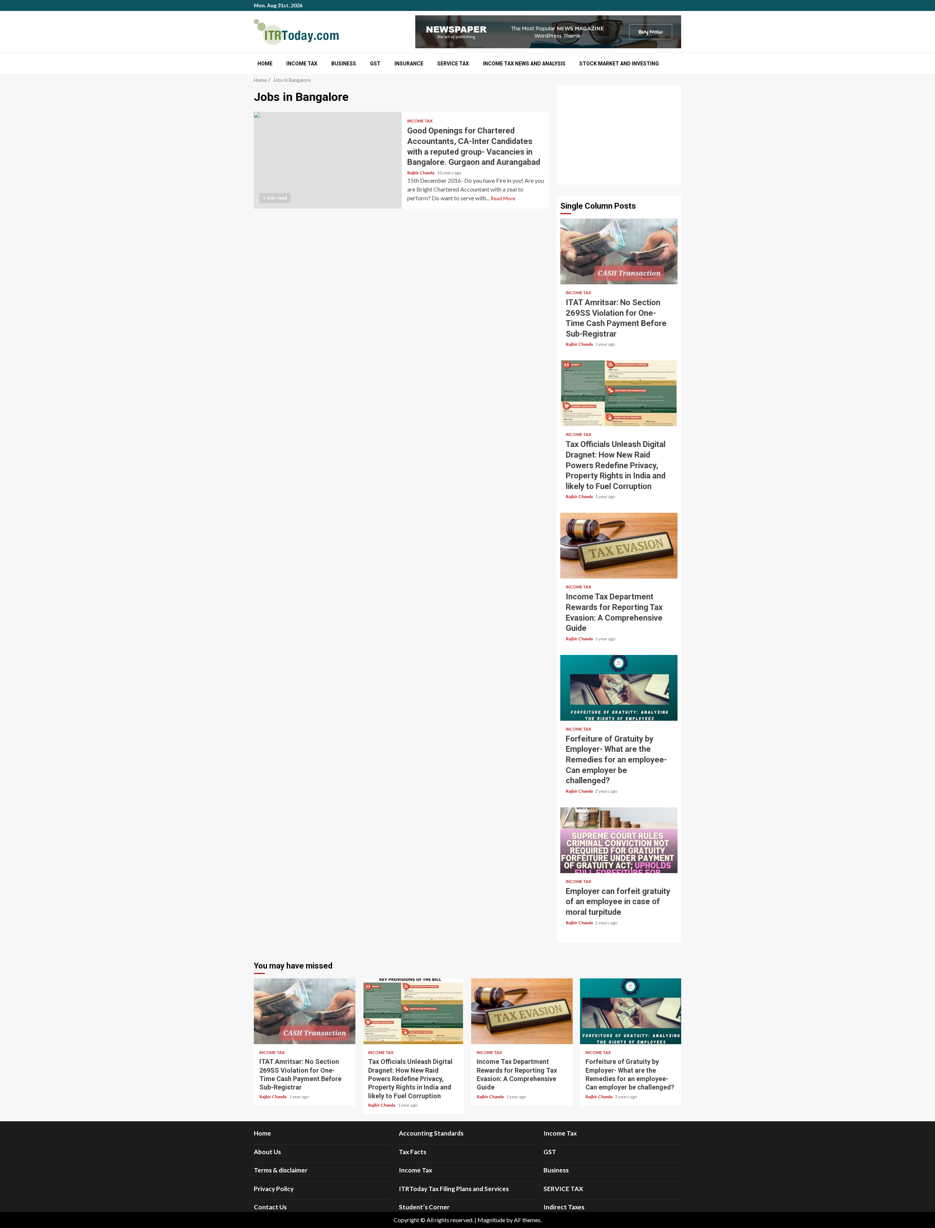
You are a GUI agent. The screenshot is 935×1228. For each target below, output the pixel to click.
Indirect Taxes (563, 1207)
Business (343, 64)
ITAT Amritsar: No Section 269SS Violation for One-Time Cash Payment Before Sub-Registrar (619, 251)
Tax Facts (412, 1152)
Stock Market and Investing (619, 64)
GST (375, 64)
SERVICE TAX (453, 64)
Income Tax (301, 64)
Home (264, 64)
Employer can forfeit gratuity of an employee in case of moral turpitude (619, 840)
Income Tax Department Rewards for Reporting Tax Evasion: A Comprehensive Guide (619, 546)
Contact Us (270, 1207)
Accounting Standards (431, 1133)
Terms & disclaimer (281, 1170)
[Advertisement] (619, 135)
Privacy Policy (274, 1189)
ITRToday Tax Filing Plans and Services (454, 1189)
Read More (503, 198)
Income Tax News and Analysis (524, 64)
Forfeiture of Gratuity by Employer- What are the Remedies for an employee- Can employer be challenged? (619, 688)
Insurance (408, 64)
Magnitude (491, 1219)
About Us (267, 1152)
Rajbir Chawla (421, 172)
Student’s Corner (424, 1207)
